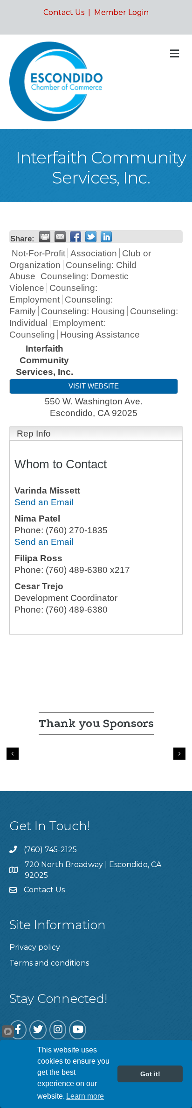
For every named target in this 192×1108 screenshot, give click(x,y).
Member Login (121, 12)
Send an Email (43, 502)
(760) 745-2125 (50, 849)
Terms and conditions (49, 963)
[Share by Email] (60, 236)
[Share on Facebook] (75, 236)
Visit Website (94, 386)
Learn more (85, 1096)
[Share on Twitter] (90, 236)
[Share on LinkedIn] (106, 236)
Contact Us (63, 12)
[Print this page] (44, 236)
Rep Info (34, 433)
